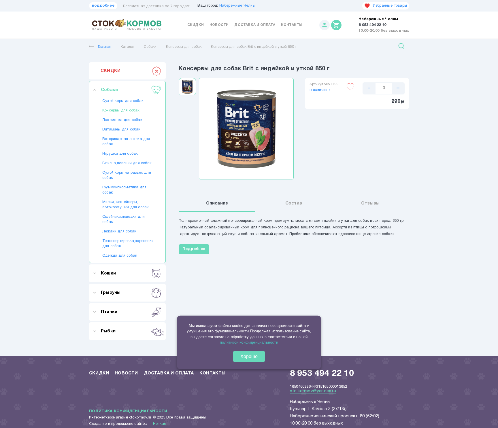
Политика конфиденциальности (128, 411)
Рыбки (108, 331)
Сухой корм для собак (123, 101)
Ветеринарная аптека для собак (126, 141)
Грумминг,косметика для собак (124, 190)
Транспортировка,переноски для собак (127, 243)
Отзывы (370, 203)
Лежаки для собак (119, 231)
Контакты (292, 24)
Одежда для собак (119, 255)
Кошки (108, 273)
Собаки (150, 46)
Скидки (195, 24)
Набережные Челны (237, 5)
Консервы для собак (184, 46)
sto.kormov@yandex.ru (313, 391)
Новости (219, 24)
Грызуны (110, 293)
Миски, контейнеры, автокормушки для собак (125, 204)
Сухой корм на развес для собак (126, 175)
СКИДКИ (110, 71)
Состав (293, 203)
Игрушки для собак (120, 154)
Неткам (160, 424)
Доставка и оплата (254, 24)
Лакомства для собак (122, 120)
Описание (217, 203)
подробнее (103, 5)
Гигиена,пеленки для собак (127, 163)
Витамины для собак (121, 129)
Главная (104, 46)
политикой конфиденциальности (249, 342)
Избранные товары (390, 5)
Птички (109, 312)
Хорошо (249, 356)
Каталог (127, 46)
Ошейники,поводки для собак (123, 219)
